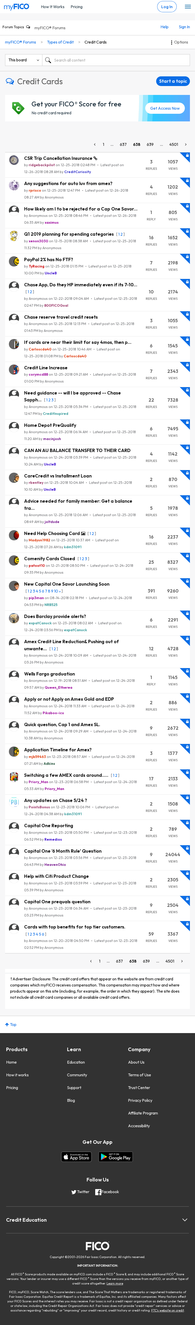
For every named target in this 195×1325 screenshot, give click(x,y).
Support (74, 1087)
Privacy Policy (140, 1100)
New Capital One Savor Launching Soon (66, 584)
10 (56, 591)
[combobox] (116, 60)
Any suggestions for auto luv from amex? (68, 183)
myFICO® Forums (50, 27)
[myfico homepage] (17, 6)
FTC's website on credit (167, 1310)
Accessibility (139, 1125)
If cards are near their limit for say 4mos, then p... (78, 342)
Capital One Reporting (48, 825)
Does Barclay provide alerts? (55, 616)
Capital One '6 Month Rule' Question (63, 851)
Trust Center (139, 1087)
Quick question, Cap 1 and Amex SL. (62, 724)
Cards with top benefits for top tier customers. (74, 927)
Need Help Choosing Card (52, 533)
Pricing (77, 6)
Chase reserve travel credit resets (61, 317)
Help (164, 26)
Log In (167, 6)
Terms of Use (139, 1074)
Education (76, 1062)
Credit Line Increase (46, 368)
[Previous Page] (95, 144)
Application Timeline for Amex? (58, 750)
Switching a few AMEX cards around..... (66, 775)
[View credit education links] (185, 1220)
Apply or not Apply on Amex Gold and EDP (69, 699)
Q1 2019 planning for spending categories (69, 234)
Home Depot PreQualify (50, 425)
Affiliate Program (143, 1113)
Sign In (184, 26)
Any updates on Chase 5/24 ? (55, 800)
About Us (136, 1062)
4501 (173, 144)
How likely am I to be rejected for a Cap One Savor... (81, 209)
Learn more (115, 1283)
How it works (17, 1074)
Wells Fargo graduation (49, 674)
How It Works (52, 6)
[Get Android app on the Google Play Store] (116, 1157)
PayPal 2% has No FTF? (48, 259)
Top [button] (13, 1024)
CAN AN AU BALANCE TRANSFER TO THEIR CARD (77, 450)
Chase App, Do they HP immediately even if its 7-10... (80, 285)
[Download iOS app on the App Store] (76, 1157)
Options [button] (181, 42)
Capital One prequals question (57, 902)
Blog (71, 1100)
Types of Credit (60, 42)
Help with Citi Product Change (56, 876)
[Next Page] (185, 144)
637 (123, 144)
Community (77, 1074)
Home (11, 1062)
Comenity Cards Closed (50, 558)
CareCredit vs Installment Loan (58, 476)
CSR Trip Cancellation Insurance (58, 158)
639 (150, 144)
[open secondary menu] (187, 7)
